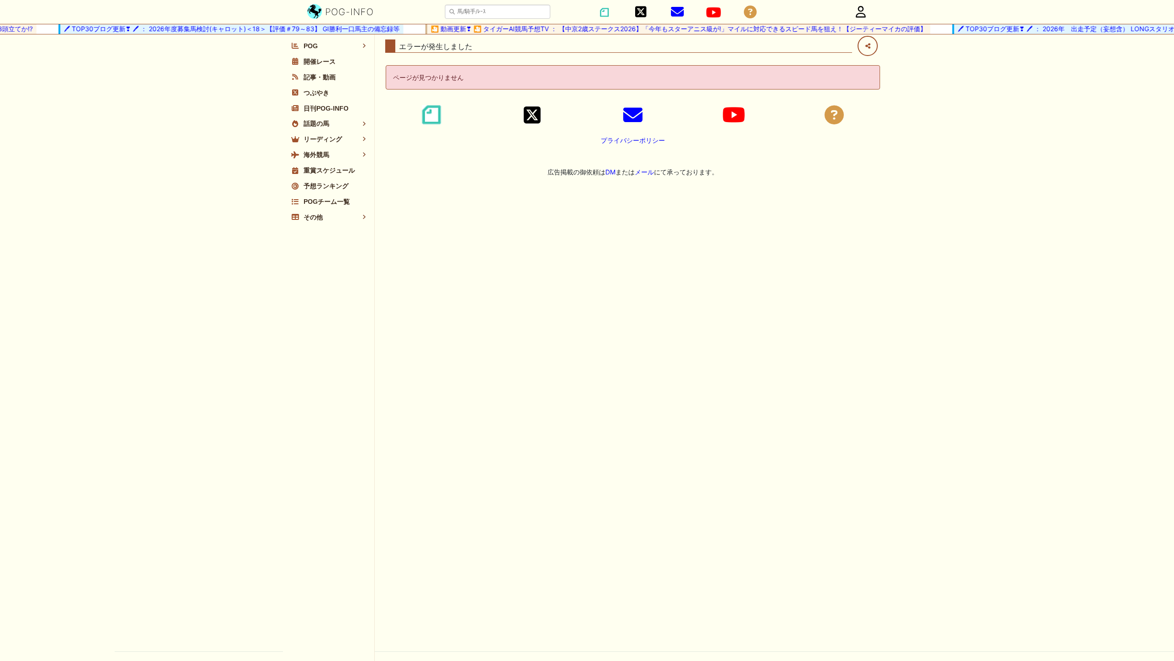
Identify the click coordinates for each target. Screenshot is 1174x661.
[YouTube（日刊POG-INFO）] (713, 12)
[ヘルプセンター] (750, 12)
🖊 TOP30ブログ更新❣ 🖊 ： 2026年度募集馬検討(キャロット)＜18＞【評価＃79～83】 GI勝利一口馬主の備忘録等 (225, 29)
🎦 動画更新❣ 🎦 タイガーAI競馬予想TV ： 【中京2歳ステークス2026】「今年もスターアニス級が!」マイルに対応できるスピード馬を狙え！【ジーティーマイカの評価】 (672, 29)
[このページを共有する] (868, 46)
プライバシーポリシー (633, 140)
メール (644, 172)
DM (610, 172)
